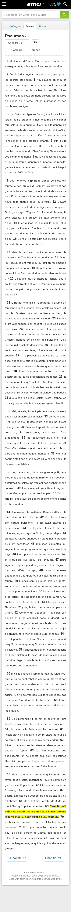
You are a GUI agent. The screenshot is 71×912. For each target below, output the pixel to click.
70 (62, 816)
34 (22, 427)
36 (64, 442)
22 (64, 307)
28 (15, 371)
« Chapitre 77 (17, 858)
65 (8, 774)
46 (14, 554)
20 (11, 278)
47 (57, 559)
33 (46, 416)
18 (56, 257)
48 (41, 570)
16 (15, 238)
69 (47, 806)
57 (46, 684)
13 (38, 212)
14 (15, 222)
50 (40, 591)
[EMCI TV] (35, 4)
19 (33, 268)
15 (44, 228)
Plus (41, 26)
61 (62, 729)
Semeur (30, 26)
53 (56, 623)
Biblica (50, 875)
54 (62, 633)
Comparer (17, 49)
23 (54, 318)
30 (30, 387)
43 (24, 527)
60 (31, 724)
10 (48, 185)
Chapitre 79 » (54, 858)
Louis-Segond (13, 26)
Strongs (35, 49)
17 (8, 252)
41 (8, 512)
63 (32, 750)
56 (8, 673)
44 (64, 533)
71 (20, 827)
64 (13, 761)
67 (62, 790)
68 (21, 800)
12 (54, 201)
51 (43, 602)
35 (23, 437)
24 (21, 329)
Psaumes (14, 35)
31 (6, 397)
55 (20, 649)
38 (8, 472)
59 (8, 718)
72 (45, 837)
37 (53, 453)
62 (62, 739)
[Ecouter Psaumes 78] (35, 42)
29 (60, 376)
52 (16, 612)
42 (42, 517)
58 (56, 700)
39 (19, 488)
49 (16, 580)
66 (37, 785)
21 (8, 302)
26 (46, 344)
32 (8, 411)
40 (54, 493)
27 (17, 355)
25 (64, 334)
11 (12, 196)
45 (32, 543)
